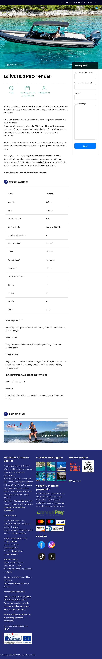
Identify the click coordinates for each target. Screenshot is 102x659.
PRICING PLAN (17, 414)
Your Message (80, 103)
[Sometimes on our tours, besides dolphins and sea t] (61, 466)
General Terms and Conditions (17, 597)
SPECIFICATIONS (18, 181)
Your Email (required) (83, 83)
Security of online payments (16, 606)
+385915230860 (11, 548)
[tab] (36, 182)
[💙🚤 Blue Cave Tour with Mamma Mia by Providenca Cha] (40, 476)
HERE (6, 629)
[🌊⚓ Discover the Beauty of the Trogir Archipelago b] (51, 476)
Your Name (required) (83, 72)
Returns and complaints (15, 609)
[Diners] (55, 531)
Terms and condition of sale (16, 603)
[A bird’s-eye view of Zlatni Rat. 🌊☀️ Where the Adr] (51, 466)
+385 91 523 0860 (90, 2)
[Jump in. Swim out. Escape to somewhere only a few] (40, 466)
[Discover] (40, 531)
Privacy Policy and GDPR (15, 600)
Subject (77, 93)
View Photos (16, 65)
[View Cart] (95, 9)
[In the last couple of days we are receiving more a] (61, 476)
